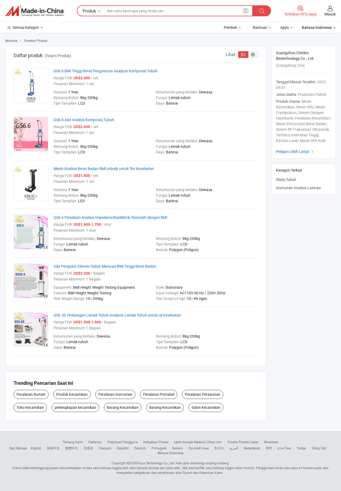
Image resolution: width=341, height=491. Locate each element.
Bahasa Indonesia (171, 453)
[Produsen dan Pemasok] (34, 11)
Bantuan (260, 27)
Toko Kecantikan (30, 407)
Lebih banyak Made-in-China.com (198, 442)
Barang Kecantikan (123, 407)
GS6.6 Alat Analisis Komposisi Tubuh (84, 119)
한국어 (219, 448)
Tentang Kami (73, 442)
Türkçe (301, 448)
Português (159, 448)
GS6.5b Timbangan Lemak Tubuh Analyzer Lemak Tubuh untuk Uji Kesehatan (117, 315)
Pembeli (230, 27)
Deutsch (140, 448)
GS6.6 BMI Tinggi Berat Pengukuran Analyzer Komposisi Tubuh (105, 70)
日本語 (88, 448)
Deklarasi (95, 442)
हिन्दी (269, 448)
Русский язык (199, 448)
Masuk (330, 14)
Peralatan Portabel (158, 394)
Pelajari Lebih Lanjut (295, 151)
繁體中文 (71, 448)
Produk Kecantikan (72, 394)
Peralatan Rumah (31, 394)
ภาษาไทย (284, 448)
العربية (233, 448)
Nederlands (252, 448)
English (36, 448)
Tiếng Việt (318, 448)
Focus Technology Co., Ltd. (155, 463)
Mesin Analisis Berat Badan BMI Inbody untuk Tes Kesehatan (104, 168)
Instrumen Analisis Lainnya (298, 187)
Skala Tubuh (286, 179)
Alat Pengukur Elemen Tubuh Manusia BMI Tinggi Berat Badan (105, 266)
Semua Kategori (26, 27)
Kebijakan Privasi (155, 442)
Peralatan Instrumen (115, 394)
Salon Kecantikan (206, 407)
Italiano (177, 448)
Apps (284, 27)
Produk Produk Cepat (243, 442)
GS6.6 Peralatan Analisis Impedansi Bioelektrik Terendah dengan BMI (110, 217)
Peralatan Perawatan (202, 394)
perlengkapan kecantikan (75, 407)
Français (105, 448)
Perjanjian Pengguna (122, 442)
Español (123, 448)
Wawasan (271, 442)
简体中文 (53, 448)
